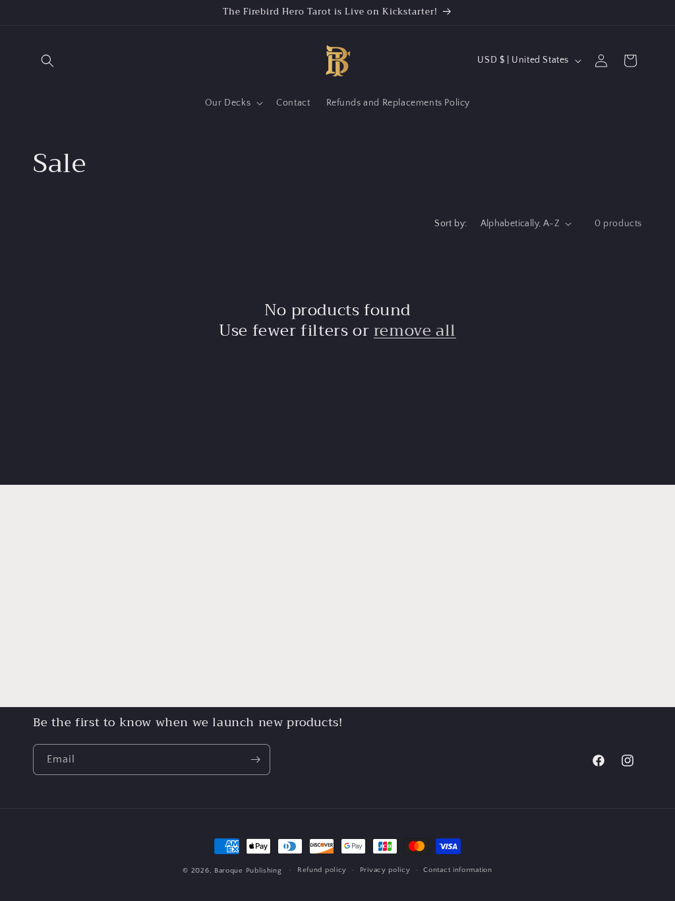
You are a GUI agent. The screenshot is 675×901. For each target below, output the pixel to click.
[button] (47, 60)
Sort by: (450, 223)
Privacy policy (385, 870)
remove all (415, 331)
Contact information (457, 870)
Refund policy (322, 870)
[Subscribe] (255, 759)
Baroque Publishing (248, 871)
